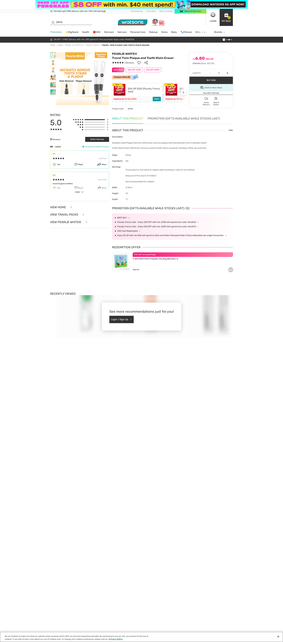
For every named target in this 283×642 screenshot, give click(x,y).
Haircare (122, 32)
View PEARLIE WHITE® (66, 222)
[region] (141, 637)
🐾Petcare (186, 32)
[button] (226, 17)
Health (85, 32)
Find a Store (151, 11)
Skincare (109, 32)
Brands (218, 32)
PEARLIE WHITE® (124, 54)
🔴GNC (97, 32)
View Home (58, 207)
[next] (204, 32)
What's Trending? (166, 11)
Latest (58, 146)
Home (164, 32)
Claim (156, 99)
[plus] (227, 73)
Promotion (56, 32)
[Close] (278, 636)
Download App (137, 11)
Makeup (153, 32)
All (51, 146)
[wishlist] (139, 62)
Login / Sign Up (119, 319)
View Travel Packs (64, 214)
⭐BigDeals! (72, 32)
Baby (174, 32)
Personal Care (137, 32)
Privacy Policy (116, 639)
